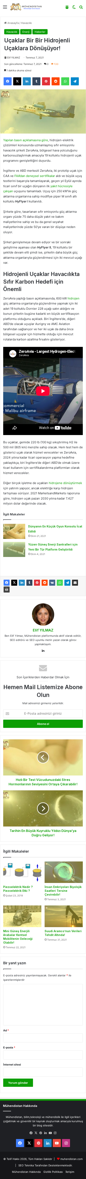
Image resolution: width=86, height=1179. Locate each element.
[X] (14, 583)
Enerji (25, 31)
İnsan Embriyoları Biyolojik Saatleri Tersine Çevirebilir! (63, 890)
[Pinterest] (37, 583)
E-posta (9, 1047)
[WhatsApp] (60, 583)
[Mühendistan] (26, 7)
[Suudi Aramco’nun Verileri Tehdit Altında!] (64, 916)
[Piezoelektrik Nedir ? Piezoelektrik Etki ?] (22, 872)
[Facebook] (7, 583)
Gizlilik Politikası (53, 1171)
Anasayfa (13, 23)
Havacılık (26, 23)
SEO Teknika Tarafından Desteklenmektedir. (45, 1165)
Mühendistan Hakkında (26, 1171)
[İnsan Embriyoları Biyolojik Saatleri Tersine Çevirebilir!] (64, 872)
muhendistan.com (71, 1159)
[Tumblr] (29, 583)
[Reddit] (45, 583)
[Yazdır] (7, 589)
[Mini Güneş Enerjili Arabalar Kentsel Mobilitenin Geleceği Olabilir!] (22, 916)
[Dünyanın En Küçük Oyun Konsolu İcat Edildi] (14, 531)
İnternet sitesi (12, 1064)
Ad (6, 1030)
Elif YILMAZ (13, 57)
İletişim (70, 1171)
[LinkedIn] (22, 583)
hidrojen (73, 298)
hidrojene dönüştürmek (65, 483)
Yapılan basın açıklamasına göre (25, 140)
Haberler (40, 31)
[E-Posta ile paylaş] (75, 583)
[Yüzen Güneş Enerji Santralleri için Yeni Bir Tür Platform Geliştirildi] (14, 549)
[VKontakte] (52, 583)
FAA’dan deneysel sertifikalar (34, 176)
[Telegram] (67, 583)
